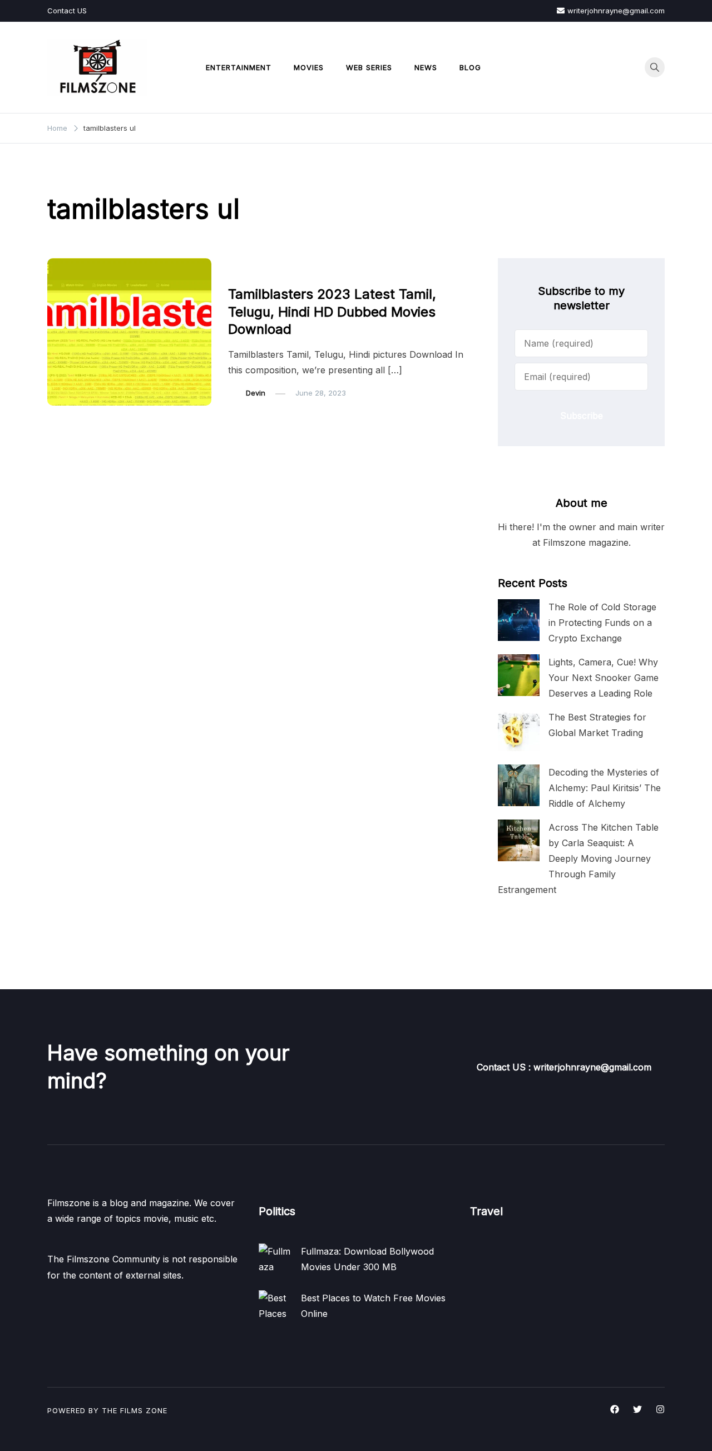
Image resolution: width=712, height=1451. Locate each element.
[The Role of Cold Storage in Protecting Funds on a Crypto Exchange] (519, 620)
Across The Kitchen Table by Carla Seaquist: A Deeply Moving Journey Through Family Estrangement (578, 859)
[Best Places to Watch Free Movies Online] (275, 1307)
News (425, 67)
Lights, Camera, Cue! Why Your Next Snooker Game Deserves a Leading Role (603, 678)
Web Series (369, 67)
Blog (470, 67)
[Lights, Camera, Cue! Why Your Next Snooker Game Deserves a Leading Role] (519, 675)
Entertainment (238, 67)
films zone (143, 1410)
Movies (309, 67)
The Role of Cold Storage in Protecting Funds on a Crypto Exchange (602, 622)
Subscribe (581, 415)
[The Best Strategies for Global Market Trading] (519, 730)
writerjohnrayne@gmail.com (616, 10)
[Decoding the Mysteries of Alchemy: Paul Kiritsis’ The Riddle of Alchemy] (519, 785)
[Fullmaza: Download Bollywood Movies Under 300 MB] (275, 1260)
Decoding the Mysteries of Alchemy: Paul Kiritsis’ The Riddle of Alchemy (604, 788)
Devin (255, 392)
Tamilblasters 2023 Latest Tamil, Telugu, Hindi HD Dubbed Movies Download (332, 311)
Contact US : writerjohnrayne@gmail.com (564, 1067)
